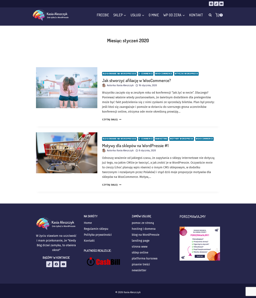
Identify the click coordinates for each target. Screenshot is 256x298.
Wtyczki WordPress (186, 73)
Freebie (103, 15)
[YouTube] (221, 3)
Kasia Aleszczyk (125, 85)
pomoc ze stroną (143, 223)
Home (88, 223)
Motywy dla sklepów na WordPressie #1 (135, 145)
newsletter (139, 270)
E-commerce (146, 73)
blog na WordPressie (145, 234)
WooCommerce (163, 73)
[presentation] (66, 87)
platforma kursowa (144, 258)
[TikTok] (216, 3)
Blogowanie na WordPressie (119, 73)
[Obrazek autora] (104, 85)
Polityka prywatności (98, 234)
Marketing (161, 139)
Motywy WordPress (181, 139)
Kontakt (196, 15)
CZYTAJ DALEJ (111, 119)
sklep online (140, 252)
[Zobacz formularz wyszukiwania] (210, 15)
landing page (140, 240)
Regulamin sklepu (96, 229)
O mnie (154, 15)
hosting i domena (144, 229)
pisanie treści (141, 264)
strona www (139, 246)
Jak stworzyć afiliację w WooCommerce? (136, 80)
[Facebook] (211, 3)
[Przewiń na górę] (244, 278)
